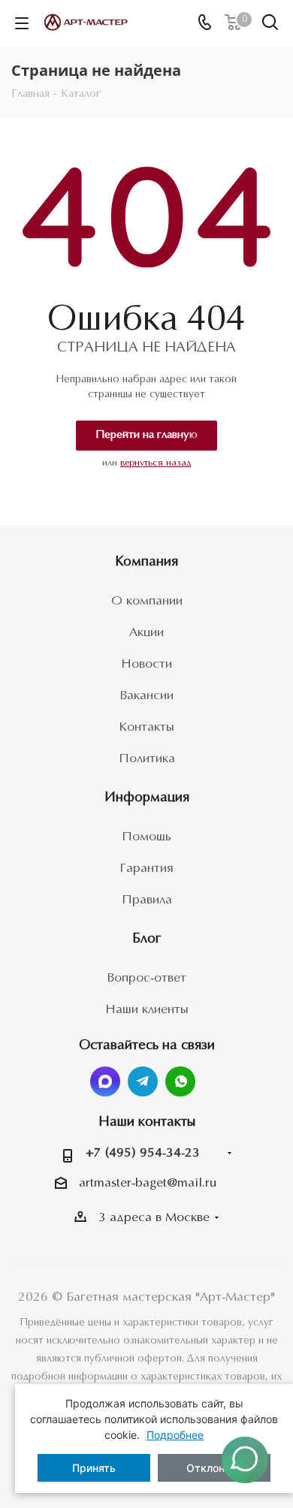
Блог (146, 939)
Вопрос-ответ (146, 978)
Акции (146, 632)
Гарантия (146, 868)
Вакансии (146, 695)
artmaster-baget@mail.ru (147, 1183)
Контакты (146, 727)
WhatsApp (180, 1081)
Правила (147, 900)
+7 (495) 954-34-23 (143, 1153)
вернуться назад (155, 463)
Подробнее (175, 1434)
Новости (146, 664)
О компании (147, 601)
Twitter (105, 1081)
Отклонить (214, 1467)
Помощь (146, 837)
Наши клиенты (147, 1009)
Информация (146, 798)
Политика (147, 758)
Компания (146, 562)
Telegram (143, 1081)
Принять (94, 1467)
